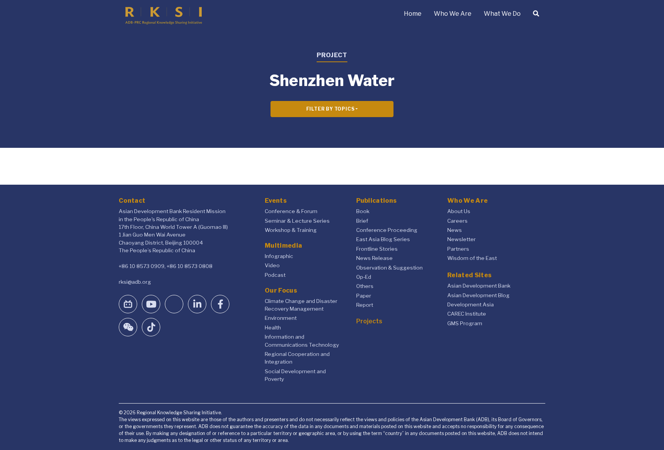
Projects (369, 321)
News (454, 230)
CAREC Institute (466, 314)
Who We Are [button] (452, 13)
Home (413, 13)
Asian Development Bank (478, 286)
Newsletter (461, 239)
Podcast (275, 275)
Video (272, 265)
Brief (362, 221)
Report (364, 305)
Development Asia (470, 304)
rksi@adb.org (135, 282)
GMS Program (464, 323)
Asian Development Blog (478, 295)
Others (365, 286)
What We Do (502, 13)
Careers (457, 221)
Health (273, 327)
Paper (363, 296)
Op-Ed (363, 277)
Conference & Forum (291, 211)
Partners (458, 249)
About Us (458, 211)
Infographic (279, 256)
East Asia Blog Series (383, 239)
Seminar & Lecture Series (297, 221)
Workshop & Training (291, 230)
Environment (281, 318)
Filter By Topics (330, 109)
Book (362, 211)
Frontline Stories (377, 249)
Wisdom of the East (472, 258)
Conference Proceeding (386, 230)
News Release (374, 258)
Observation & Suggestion (389, 268)
